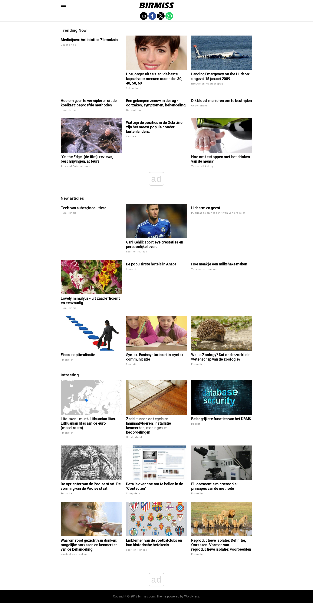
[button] (63, 5)
